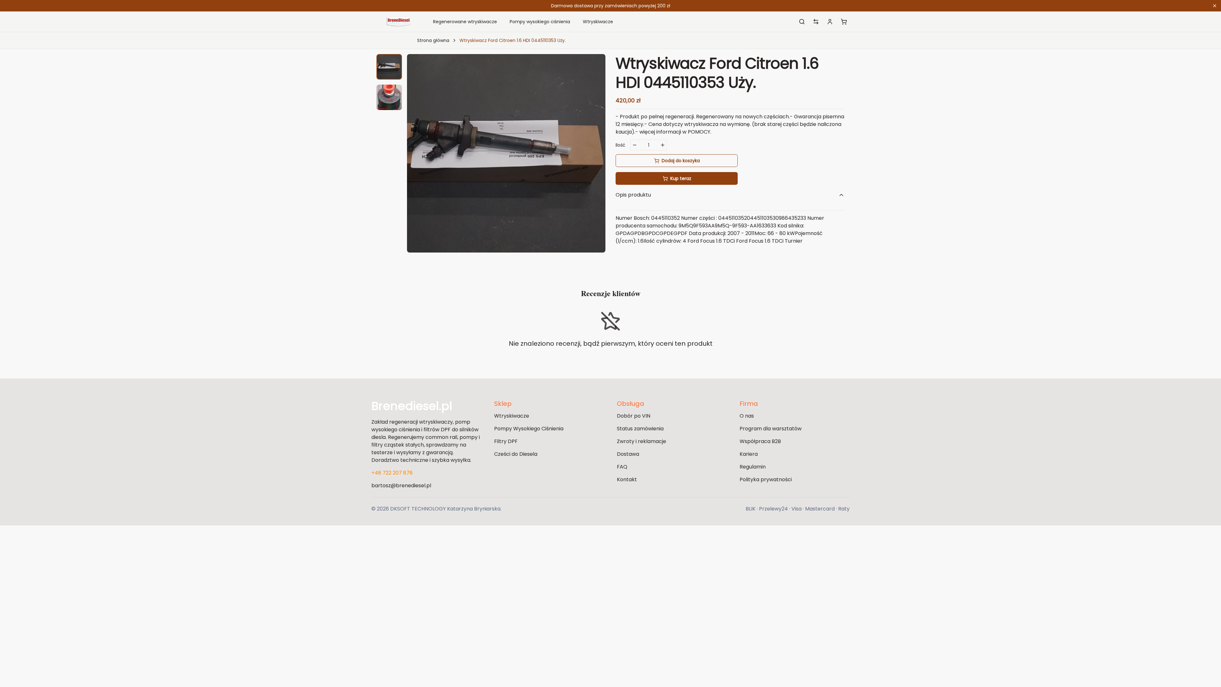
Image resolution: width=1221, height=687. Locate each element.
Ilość (620, 145)
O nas (747, 416)
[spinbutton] (648, 145)
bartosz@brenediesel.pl (401, 485)
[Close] (1214, 6)
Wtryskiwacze (598, 21)
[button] (389, 67)
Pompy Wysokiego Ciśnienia (528, 428)
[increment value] (662, 145)
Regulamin (753, 466)
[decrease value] (634, 145)
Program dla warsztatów (771, 428)
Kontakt (627, 479)
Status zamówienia (640, 428)
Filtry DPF (506, 441)
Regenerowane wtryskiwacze (465, 21)
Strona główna (433, 40)
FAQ (622, 466)
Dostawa (628, 454)
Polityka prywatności (766, 479)
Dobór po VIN (633, 416)
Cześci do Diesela (515, 454)
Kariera (749, 454)
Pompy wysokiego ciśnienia (540, 21)
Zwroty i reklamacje (641, 441)
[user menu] (830, 21)
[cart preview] (844, 21)
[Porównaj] (816, 21)
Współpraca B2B (760, 441)
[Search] (802, 21)
